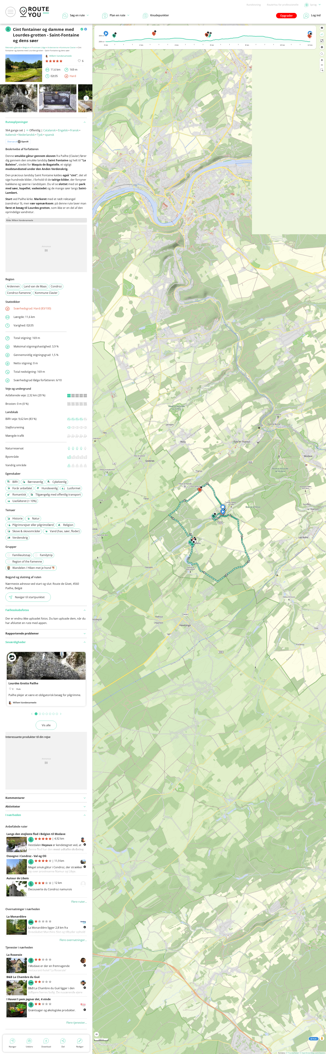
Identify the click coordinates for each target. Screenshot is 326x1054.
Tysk (40, 135)
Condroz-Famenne (19, 293)
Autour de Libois (17, 878)
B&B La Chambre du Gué (23, 977)
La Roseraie (14, 955)
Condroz (56, 286)
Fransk (74, 130)
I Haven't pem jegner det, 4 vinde (28, 999)
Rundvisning (254, 4)
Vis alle (46, 725)
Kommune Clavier (68, 47)
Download (46, 1046)
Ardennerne (53, 47)
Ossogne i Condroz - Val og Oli (26, 856)
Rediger (80, 1046)
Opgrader (286, 15)
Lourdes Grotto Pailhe (23, 683)
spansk (49, 135)
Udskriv (29, 1046)
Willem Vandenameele (60, 55)
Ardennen (13, 286)
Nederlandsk (26, 135)
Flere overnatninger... (73, 940)
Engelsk (63, 130)
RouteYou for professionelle (282, 4)
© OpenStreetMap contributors (312, 1053)
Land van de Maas (35, 286)
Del (63, 1046)
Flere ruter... (79, 902)
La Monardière (16, 916)
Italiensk (10, 135)
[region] (209, 539)
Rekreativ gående (13, 47)
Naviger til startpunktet (30, 597)
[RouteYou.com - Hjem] (34, 12)
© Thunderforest (292, 1053)
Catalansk (49, 130)
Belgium (26, 47)
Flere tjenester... (76, 1022)
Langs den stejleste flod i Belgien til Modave (35, 834)
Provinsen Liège (39, 47)
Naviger (12, 1046)
